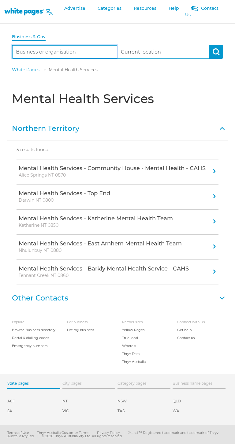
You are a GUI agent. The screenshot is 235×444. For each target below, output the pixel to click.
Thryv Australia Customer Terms (63, 433)
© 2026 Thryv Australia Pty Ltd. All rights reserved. (82, 436)
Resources (145, 8)
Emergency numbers (29, 346)
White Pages (26, 70)
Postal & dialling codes (30, 338)
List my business (80, 330)
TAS (121, 411)
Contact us (186, 338)
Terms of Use (18, 433)
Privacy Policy (109, 433)
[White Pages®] (24, 12)
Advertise (74, 8)
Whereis (129, 346)
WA (176, 411)
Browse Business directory (33, 330)
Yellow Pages (133, 330)
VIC (65, 411)
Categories (109, 8)
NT (65, 401)
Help (174, 8)
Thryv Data (131, 354)
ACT (11, 401)
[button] (117, 127)
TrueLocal (130, 338)
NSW (122, 401)
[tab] (31, 37)
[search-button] (216, 51)
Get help (184, 330)
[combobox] (64, 51)
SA (9, 411)
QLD (177, 401)
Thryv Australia (134, 362)
